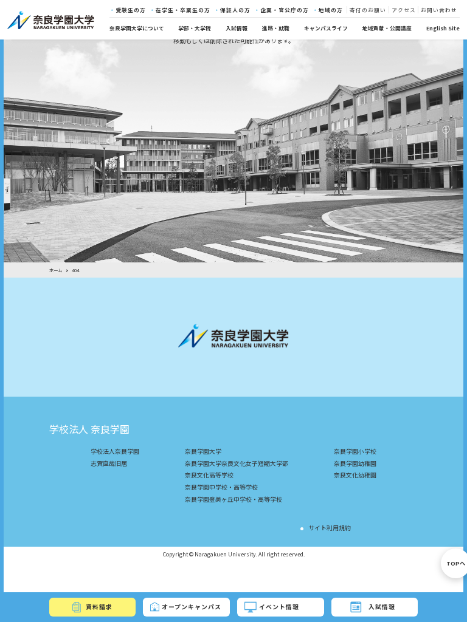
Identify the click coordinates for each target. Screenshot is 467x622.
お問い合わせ (439, 10)
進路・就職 (275, 28)
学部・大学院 (194, 28)
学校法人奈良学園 (115, 451)
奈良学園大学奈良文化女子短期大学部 (236, 463)
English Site (443, 28)
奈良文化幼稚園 (355, 475)
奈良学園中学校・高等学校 (221, 487)
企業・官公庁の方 (284, 10)
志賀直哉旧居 (109, 463)
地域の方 (331, 10)
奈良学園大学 (203, 451)
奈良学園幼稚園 (355, 463)
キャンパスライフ (326, 28)
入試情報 (236, 28)
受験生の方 (131, 10)
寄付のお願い (368, 10)
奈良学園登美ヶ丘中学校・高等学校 (233, 499)
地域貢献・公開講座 (387, 28)
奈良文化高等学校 (209, 475)
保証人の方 (235, 10)
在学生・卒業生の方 (183, 10)
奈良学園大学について (136, 28)
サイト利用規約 (329, 528)
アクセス (404, 10)
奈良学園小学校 (355, 451)
